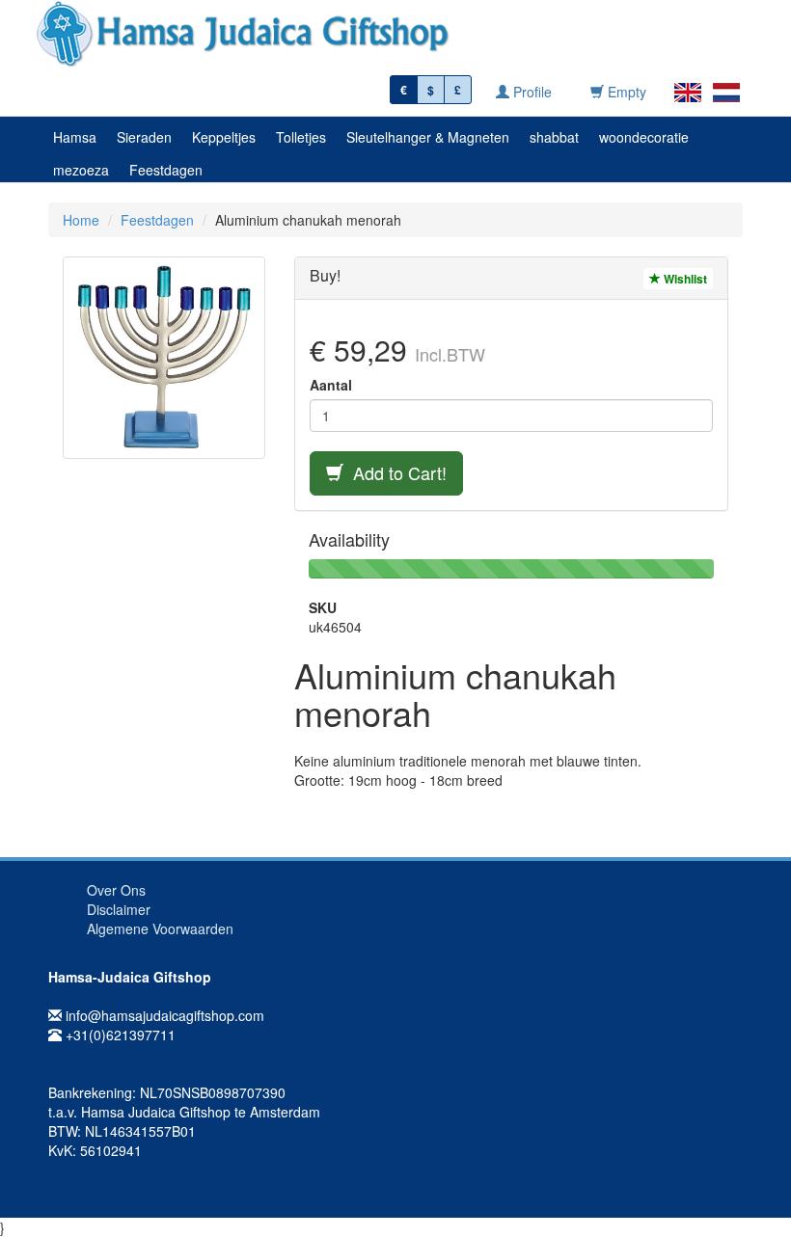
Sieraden (144, 137)
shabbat (554, 137)
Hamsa (74, 137)
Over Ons (116, 890)
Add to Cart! (395, 472)
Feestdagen (166, 169)
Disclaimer (118, 909)
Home (81, 219)
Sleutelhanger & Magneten (427, 137)
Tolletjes (301, 137)
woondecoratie (644, 137)
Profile (530, 91)
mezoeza (81, 169)
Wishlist (684, 278)
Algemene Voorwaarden (160, 928)
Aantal (331, 384)
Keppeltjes (224, 137)
